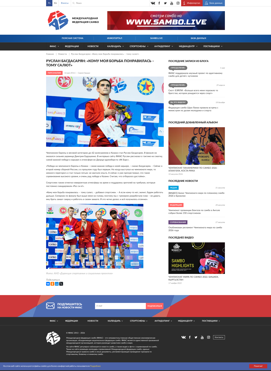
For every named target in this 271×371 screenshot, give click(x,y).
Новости (93, 46)
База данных (198, 38)
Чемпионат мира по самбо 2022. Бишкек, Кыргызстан (193, 278)
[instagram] (178, 3)
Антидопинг (162, 46)
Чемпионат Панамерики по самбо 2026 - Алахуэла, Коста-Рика (193, 169)
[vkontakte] (153, 3)
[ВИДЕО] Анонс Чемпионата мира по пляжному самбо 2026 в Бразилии (196, 194)
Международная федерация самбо (85, 20)
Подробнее (95, 366)
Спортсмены (138, 46)
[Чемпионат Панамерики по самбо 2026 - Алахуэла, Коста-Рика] (196, 146)
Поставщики (211, 46)
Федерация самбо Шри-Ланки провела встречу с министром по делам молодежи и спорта (193, 109)
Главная (50, 54)
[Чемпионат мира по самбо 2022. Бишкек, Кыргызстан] (196, 258)
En (55, 3)
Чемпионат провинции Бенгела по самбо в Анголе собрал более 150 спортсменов (194, 211)
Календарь (114, 46)
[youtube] (172, 3)
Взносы (65, 3)
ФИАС (53, 46)
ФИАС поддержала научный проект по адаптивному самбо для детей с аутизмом (195, 74)
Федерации (72, 46)
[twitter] (165, 3)
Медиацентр (187, 46)
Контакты (219, 337)
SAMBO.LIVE (156, 38)
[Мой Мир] (57, 284)
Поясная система (72, 38)
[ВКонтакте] (48, 284)
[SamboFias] (53, 338)
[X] (61, 284)
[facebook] (159, 3)
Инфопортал (114, 38)
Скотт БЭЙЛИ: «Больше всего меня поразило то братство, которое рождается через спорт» (193, 91)
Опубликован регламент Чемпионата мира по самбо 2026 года (195, 229)
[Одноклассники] (52, 284)
